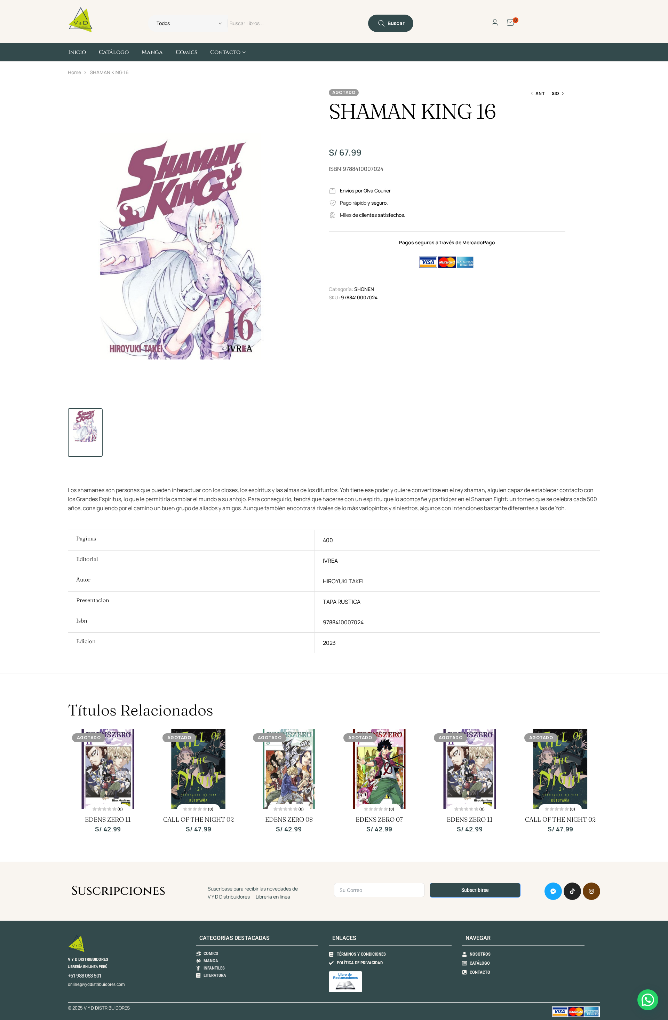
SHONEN (364, 289)
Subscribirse (475, 890)
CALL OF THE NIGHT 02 (198, 819)
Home (74, 72)
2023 (329, 643)
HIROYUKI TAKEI (343, 581)
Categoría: (341, 289)
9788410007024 (343, 622)
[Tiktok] (572, 891)
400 (328, 540)
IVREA (330, 560)
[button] (285, 97)
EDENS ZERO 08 (289, 819)
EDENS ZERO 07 (379, 819)
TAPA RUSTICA (341, 602)
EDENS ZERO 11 (108, 819)
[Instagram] (591, 891)
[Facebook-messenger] (553, 891)
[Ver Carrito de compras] (510, 21)
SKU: (334, 297)
